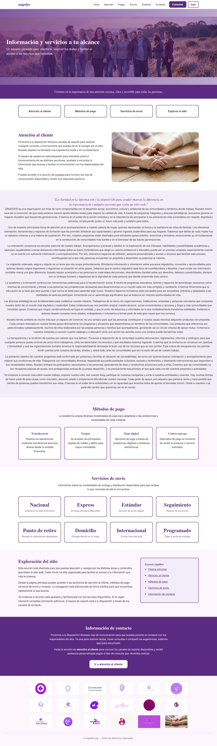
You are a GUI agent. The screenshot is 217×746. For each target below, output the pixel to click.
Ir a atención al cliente (108, 664)
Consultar (177, 4)
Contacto (160, 4)
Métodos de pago (85, 111)
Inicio (96, 4)
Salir (193, 4)
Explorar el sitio (177, 111)
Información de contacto (161, 594)
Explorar (146, 4)
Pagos (121, 4)
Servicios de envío (131, 111)
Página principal (157, 569)
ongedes (24, 4)
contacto (59, 174)
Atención (108, 4)
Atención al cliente (40, 111)
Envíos (133, 4)
